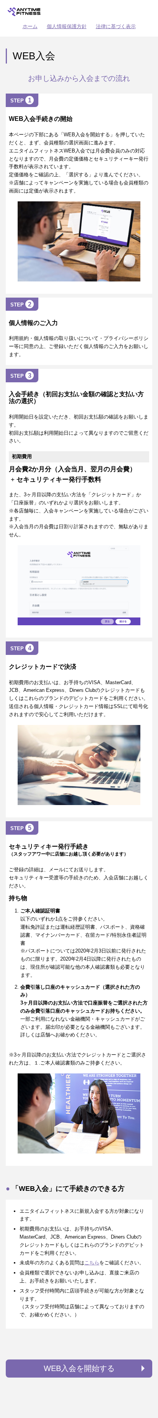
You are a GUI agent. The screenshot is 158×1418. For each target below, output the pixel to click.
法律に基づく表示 (116, 26)
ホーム (30, 26)
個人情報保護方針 (67, 26)
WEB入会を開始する (79, 1368)
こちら (91, 1263)
